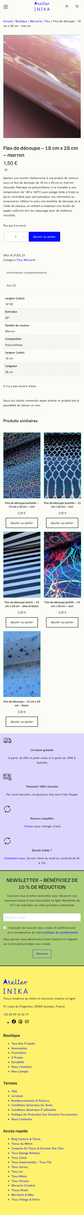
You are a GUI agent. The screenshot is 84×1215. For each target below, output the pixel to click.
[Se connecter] (66, 6)
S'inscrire (42, 953)
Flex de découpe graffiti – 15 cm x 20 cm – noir (62, 604)
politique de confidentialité (61, 932)
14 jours (28, 826)
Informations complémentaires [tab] (27, 272)
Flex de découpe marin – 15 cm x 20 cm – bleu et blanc (21, 604)
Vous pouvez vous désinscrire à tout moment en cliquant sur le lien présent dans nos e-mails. (40, 941)
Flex (47, 21)
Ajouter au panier (44, 237)
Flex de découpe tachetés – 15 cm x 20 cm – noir (22, 504)
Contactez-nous (14, 858)
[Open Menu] (5, 6)
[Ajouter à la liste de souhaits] (6, 170)
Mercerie (36, 21)
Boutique (21, 21)
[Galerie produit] (42, 86)
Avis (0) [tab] (11, 285)
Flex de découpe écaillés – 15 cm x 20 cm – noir (62, 504)
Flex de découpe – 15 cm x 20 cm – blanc (21, 703)
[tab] (7, 278)
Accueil (8, 21)
